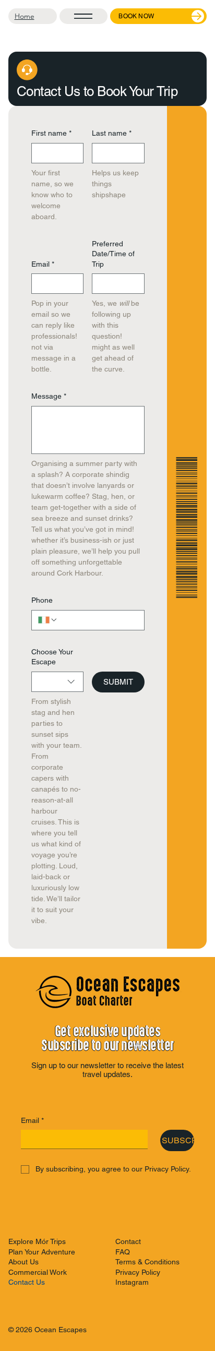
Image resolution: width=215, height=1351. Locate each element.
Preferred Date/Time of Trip (113, 254)
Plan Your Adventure (41, 1252)
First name (51, 133)
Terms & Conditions (147, 1262)
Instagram (132, 1282)
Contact (128, 1241)
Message (48, 396)
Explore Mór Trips (37, 1241)
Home (24, 16)
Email (42, 264)
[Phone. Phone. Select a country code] (48, 620)
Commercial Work (37, 1272)
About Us (23, 1262)
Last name (112, 133)
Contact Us (26, 1282)
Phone (42, 600)
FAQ (122, 1252)
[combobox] (57, 682)
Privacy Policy (137, 1272)
